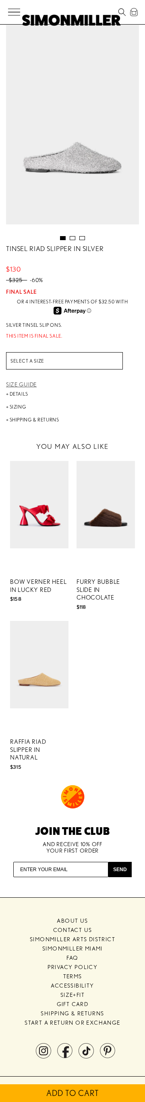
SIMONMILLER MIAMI (72, 948)
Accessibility (72, 985)
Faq (72, 958)
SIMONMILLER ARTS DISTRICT (72, 939)
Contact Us (72, 930)
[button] (14, 12)
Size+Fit (72, 995)
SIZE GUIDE (21, 384)
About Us (72, 920)
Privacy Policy (73, 967)
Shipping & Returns (72, 1013)
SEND (120, 869)
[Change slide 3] (82, 238)
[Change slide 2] (72, 238)
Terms (72, 976)
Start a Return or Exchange (72, 1022)
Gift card (73, 1004)
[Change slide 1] (63, 238)
